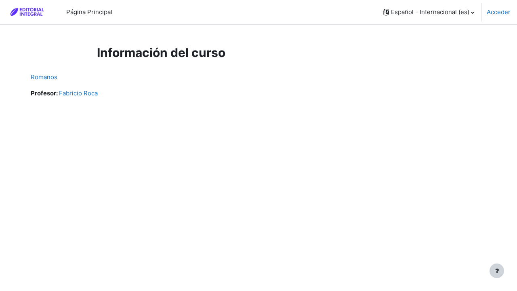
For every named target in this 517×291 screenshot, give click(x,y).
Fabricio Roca (78, 93)
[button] (429, 12)
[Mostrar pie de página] (497, 271)
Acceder (499, 12)
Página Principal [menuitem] (89, 12)
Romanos (44, 77)
